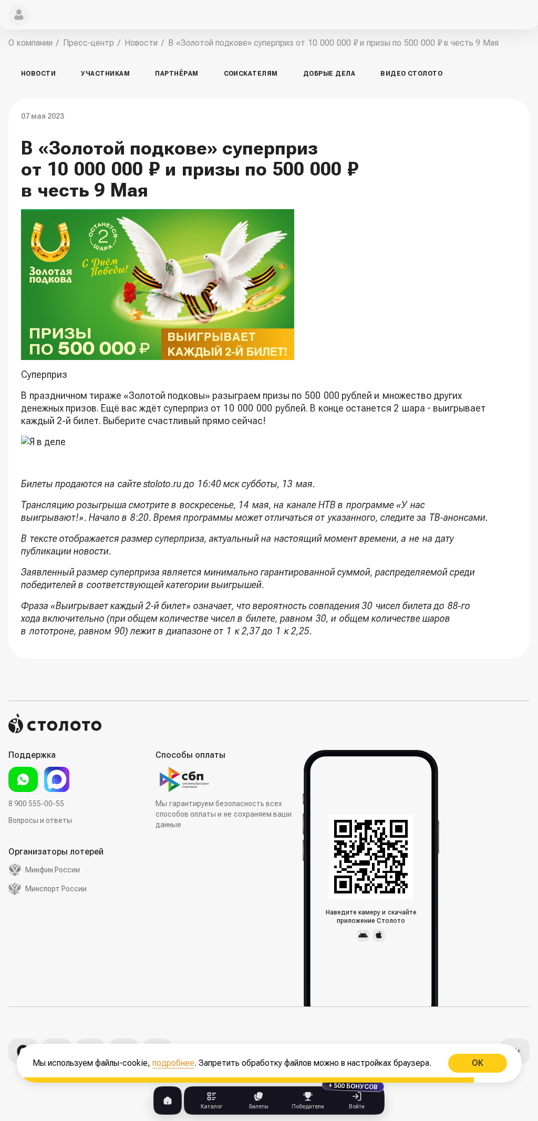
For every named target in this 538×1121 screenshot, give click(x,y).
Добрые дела (329, 73)
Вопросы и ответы (40, 820)
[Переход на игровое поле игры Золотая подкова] (255, 442)
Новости (38, 73)
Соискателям (251, 73)
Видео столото (411, 73)
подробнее (173, 1063)
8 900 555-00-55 (36, 803)
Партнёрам (176, 73)
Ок (477, 1063)
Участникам (105, 73)
